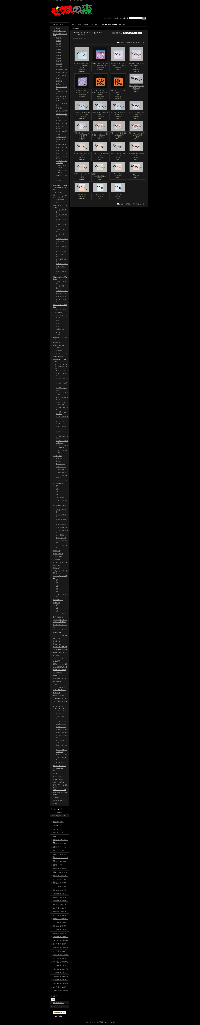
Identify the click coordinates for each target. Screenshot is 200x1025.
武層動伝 (59, 81)
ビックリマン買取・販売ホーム (80, 24)
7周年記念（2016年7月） (60, 919)
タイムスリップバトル (60, 562)
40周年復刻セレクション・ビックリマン (61, 98)
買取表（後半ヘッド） (59, 847)
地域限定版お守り (61, 329)
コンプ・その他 (61, 613)
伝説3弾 (58, 44)
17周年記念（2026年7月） (61, 991)
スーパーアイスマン (59, 698)
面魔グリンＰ (82, 194)
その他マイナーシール (60, 650)
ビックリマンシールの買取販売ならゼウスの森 (100, 1022)
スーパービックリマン (60, 315)
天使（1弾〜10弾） (62, 239)
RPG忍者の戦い (58, 681)
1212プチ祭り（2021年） (60, 958)
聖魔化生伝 (59, 78)
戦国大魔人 (56, 568)
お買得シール (57, 312)
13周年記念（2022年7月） (61, 962)
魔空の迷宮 (56, 603)
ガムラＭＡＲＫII (61, 527)
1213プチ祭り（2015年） (60, 915)
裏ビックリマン (61, 120)
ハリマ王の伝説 (58, 557)
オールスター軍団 (58, 695)
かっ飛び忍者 (57, 673)
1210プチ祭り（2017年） (60, 929)
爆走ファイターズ (58, 644)
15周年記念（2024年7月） (61, 976)
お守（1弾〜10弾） (62, 251)
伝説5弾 (58, 49)
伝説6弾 (58, 52)
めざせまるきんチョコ (60, 652)
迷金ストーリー (58, 776)
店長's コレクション (59, 833)
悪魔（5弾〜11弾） (62, 296)
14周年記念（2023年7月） (61, 969)
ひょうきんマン (58, 675)
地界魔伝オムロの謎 (59, 670)
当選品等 (59, 350)
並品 (57, 202)
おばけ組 (59, 458)
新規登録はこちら (58, 1003)
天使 (57, 320)
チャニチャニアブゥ (59, 629)
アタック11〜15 (61, 467)
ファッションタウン (59, 687)
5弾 (57, 591)
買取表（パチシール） (59, 868)
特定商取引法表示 (58, 822)
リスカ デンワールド (59, 690)
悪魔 (57, 326)
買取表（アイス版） (59, 850)
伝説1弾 (58, 38)
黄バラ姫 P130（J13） (136, 65)
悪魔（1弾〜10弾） (62, 264)
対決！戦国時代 (58, 617)
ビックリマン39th (61, 150)
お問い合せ (118, 18)
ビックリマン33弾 (61, 111)
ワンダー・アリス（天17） (100, 92)
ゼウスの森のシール (59, 31)
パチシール (56, 638)
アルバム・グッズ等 (59, 310)
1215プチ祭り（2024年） (60, 980)
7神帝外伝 (59, 108)
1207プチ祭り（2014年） (60, 908)
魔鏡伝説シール (58, 600)
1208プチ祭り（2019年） (60, 944)
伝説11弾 (59, 67)
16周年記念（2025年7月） (61, 983)
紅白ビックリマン (61, 153)
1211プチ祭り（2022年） (60, 965)
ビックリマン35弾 (61, 131)
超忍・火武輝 (100, 194)
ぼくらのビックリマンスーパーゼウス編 (61, 116)
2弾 (57, 489)
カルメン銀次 (118, 194)
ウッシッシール (61, 721)
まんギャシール (61, 724)
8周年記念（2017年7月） (60, 926)
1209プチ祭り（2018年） (60, 937)
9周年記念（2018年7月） (60, 933)
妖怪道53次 (56, 693)
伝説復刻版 (56, 342)
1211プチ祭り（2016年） (60, 922)
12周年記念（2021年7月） (61, 955)
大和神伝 (56, 797)
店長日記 (55, 825)
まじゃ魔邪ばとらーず (60, 667)
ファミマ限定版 (61, 75)
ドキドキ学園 (57, 456)
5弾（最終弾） (60, 497)
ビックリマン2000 (58, 345)
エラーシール (57, 192)
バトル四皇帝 (57, 632)
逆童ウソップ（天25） (118, 92)
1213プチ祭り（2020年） (60, 951)
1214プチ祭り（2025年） (60, 987)
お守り (58, 323)
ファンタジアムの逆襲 (60, 635)
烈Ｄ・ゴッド (118, 174)
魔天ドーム (56, 803)
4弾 (57, 494)
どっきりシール (61, 713)
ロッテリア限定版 (61, 72)
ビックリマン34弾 (61, 123)
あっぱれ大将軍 (58, 484)
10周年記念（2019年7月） (61, 940)
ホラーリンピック (58, 782)
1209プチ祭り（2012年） (60, 894)
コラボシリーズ (61, 137)
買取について (57, 836)
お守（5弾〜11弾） (62, 294)
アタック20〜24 (61, 472)
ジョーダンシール (61, 729)
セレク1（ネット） (62, 370)
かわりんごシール (61, 754)
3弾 (57, 492)
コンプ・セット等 (61, 353)
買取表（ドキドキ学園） (60, 861)
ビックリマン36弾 (61, 147)
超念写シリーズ (61, 762)
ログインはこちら (58, 1006)
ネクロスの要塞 (58, 554)
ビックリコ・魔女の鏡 (60, 647)
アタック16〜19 (61, 470)
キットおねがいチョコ (60, 800)
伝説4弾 (58, 46)
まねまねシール (61, 727)
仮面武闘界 (56, 661)
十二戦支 (56, 773)
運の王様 (56, 655)
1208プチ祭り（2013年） (60, 901)
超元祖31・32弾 (58, 356)
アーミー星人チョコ (59, 766)
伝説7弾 (58, 55)
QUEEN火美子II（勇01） (82, 65)
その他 (58, 134)
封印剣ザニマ (57, 641)
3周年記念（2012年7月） (60, 890)
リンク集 (55, 829)
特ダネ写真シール (61, 732)
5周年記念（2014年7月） (60, 904)
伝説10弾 (59, 64)
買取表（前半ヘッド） (59, 843)
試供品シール (60, 84)
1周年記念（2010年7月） (60, 876)
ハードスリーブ (58, 28)
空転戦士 (56, 684)
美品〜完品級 (60, 199)
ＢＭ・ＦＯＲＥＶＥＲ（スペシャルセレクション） (60, 366)
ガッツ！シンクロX (59, 658)
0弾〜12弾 (59, 347)
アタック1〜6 (60, 461)
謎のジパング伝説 (58, 565)
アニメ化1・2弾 (61, 538)
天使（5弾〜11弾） (62, 291)
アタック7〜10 (60, 464)
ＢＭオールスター (61, 69)
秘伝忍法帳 (56, 551)
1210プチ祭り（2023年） (60, 973)
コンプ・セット (61, 710)
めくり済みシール (61, 535)
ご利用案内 (108, 18)
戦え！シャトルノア (59, 790)
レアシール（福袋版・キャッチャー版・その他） (60, 187)
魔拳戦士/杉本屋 (58, 779)
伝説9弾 (58, 61)
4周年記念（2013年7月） (60, 897)
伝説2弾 (58, 41)
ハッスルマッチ (61, 524)
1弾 (57, 486)
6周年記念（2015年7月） (60, 912)
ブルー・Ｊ (136, 174)
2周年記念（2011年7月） (60, 883)
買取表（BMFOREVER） (60, 872)
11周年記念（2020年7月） (61, 947)
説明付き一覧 (130, 43)
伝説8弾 (58, 58)
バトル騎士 (56, 559)
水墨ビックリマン (61, 144)
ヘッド (58, 318)
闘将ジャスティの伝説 (60, 664)
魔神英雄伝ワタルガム (60, 678)
